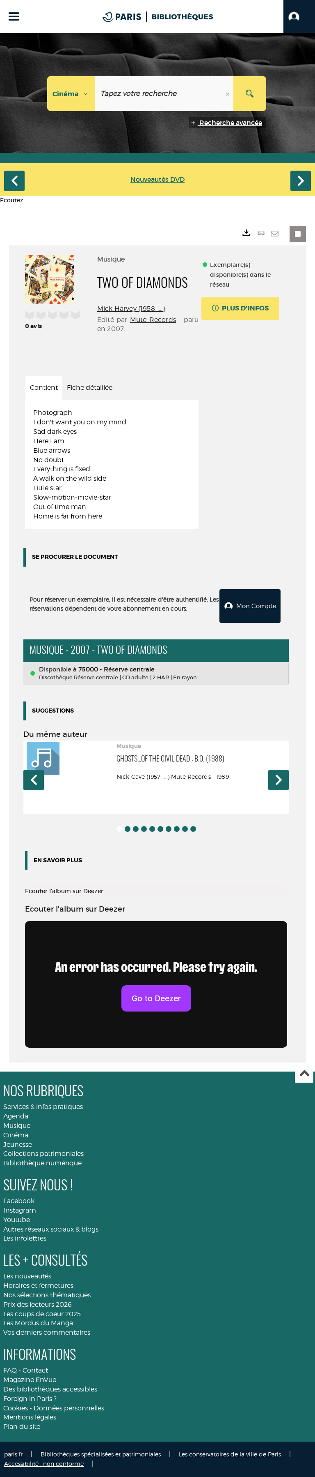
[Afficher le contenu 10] (193, 829)
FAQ (10, 1370)
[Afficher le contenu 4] (144, 829)
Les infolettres (24, 1238)
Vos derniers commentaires (46, 1332)
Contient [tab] (44, 387)
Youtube (16, 1220)
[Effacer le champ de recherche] (228, 93)
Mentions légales (29, 1417)
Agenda (15, 1116)
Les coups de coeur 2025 (42, 1314)
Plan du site (21, 1427)
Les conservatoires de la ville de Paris (230, 1454)
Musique (16, 1126)
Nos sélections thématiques (47, 1295)
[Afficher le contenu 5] (152, 829)
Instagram (19, 1210)
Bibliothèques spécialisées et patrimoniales (101, 1454)
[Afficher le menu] (13, 16)
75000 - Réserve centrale (116, 669)
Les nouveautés (27, 1276)
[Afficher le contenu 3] (136, 829)
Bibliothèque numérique (42, 1163)
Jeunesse (17, 1144)
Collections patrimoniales (43, 1154)
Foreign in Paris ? (30, 1399)
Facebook (18, 1201)
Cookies (15, 1408)
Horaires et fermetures (38, 1285)
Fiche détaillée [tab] (89, 387)
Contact (35, 1370)
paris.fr (13, 1454)
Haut (304, 1074)
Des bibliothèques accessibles (50, 1389)
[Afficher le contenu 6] (160, 829)
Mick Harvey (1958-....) (131, 309)
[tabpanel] (111, 464)
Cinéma (15, 1135)
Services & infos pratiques (43, 1107)
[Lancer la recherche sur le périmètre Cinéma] (249, 93)
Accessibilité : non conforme (44, 1463)
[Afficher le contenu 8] (177, 829)
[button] (299, 16)
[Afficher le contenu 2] (127, 829)
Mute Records (153, 320)
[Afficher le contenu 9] (185, 829)
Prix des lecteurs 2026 (37, 1304)
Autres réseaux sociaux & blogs (50, 1229)
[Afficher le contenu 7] (168, 829)
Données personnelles (69, 1408)
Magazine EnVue (29, 1380)
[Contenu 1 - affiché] (119, 829)
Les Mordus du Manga (38, 1323)
